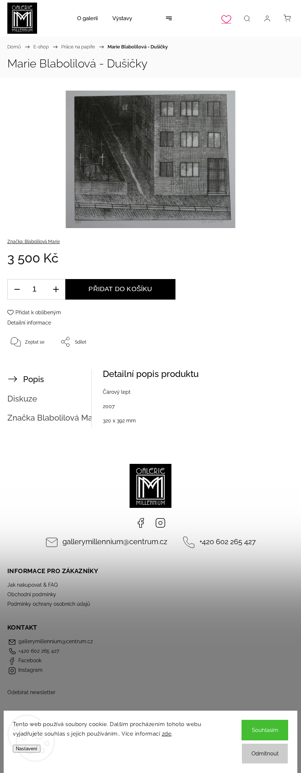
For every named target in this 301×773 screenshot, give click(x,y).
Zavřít (278, 366)
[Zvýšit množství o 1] (56, 289)
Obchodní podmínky (31, 594)
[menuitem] (87, 18)
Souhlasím (265, 730)
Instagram (160, 522)
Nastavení (26, 748)
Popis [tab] (33, 379)
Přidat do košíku (120, 289)
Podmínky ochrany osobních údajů (48, 604)
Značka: (33, 241)
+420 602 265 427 (227, 542)
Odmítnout (265, 753)
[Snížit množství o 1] (17, 289)
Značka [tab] (54, 417)
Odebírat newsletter (31, 692)
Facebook (140, 522)
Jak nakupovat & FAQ (32, 585)
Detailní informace (29, 323)
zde (167, 733)
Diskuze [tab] (22, 398)
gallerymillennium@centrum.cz (114, 542)
